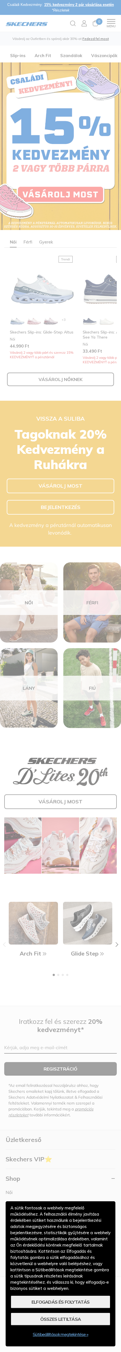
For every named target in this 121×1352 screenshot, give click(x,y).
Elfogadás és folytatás (61, 1302)
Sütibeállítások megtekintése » (60, 1334)
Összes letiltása (60, 1319)
